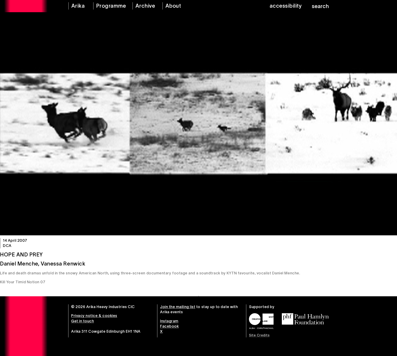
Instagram (169, 321)
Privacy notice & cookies (94, 316)
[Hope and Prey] (198, 123)
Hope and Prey (21, 254)
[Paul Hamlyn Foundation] (305, 319)
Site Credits (259, 335)
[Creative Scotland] (261, 321)
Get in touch (82, 321)
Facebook (169, 326)
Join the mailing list (177, 307)
